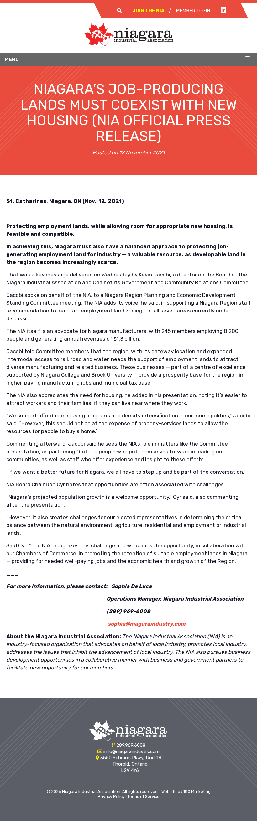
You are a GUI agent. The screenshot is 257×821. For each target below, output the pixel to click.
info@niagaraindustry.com (131, 751)
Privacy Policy (111, 796)
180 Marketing (197, 791)
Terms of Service (144, 796)
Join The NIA (148, 10)
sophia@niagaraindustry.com (147, 624)
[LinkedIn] (223, 10)
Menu (12, 59)
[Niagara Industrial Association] (128, 44)
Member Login (193, 10)
